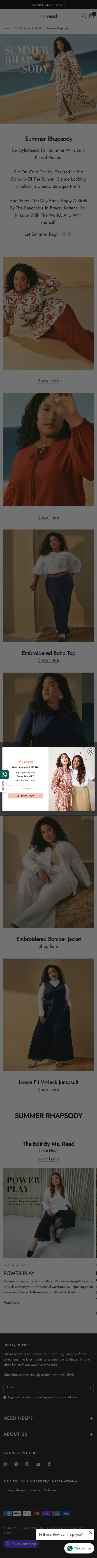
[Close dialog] (90, 751)
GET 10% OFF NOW (25, 796)
